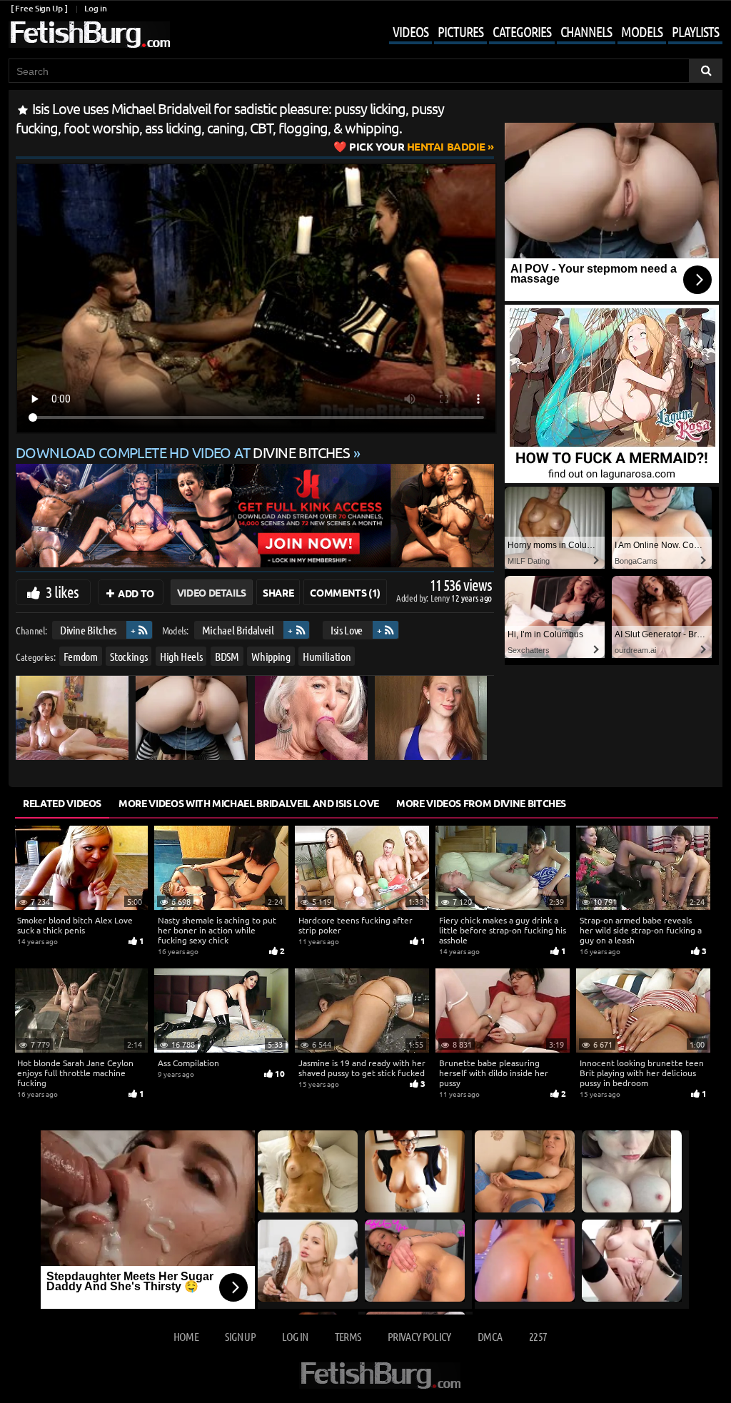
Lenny (440, 598)
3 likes (62, 591)
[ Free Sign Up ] (39, 8)
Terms (348, 1336)
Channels (586, 31)
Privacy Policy (419, 1336)
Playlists (695, 31)
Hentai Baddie (417, 146)
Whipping (270, 656)
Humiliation (327, 656)
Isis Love (347, 630)
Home (185, 1336)
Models (641, 31)
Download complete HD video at (183, 452)
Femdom (81, 656)
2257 (538, 1336)
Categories (522, 31)
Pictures (460, 31)
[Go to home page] (89, 34)
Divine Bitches (88, 630)
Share (278, 592)
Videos (410, 31)
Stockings (128, 656)
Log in (95, 8)
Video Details (211, 592)
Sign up (240, 1336)
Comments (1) (345, 592)
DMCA (490, 1336)
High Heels (181, 656)
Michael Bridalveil (238, 630)
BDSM (227, 656)
